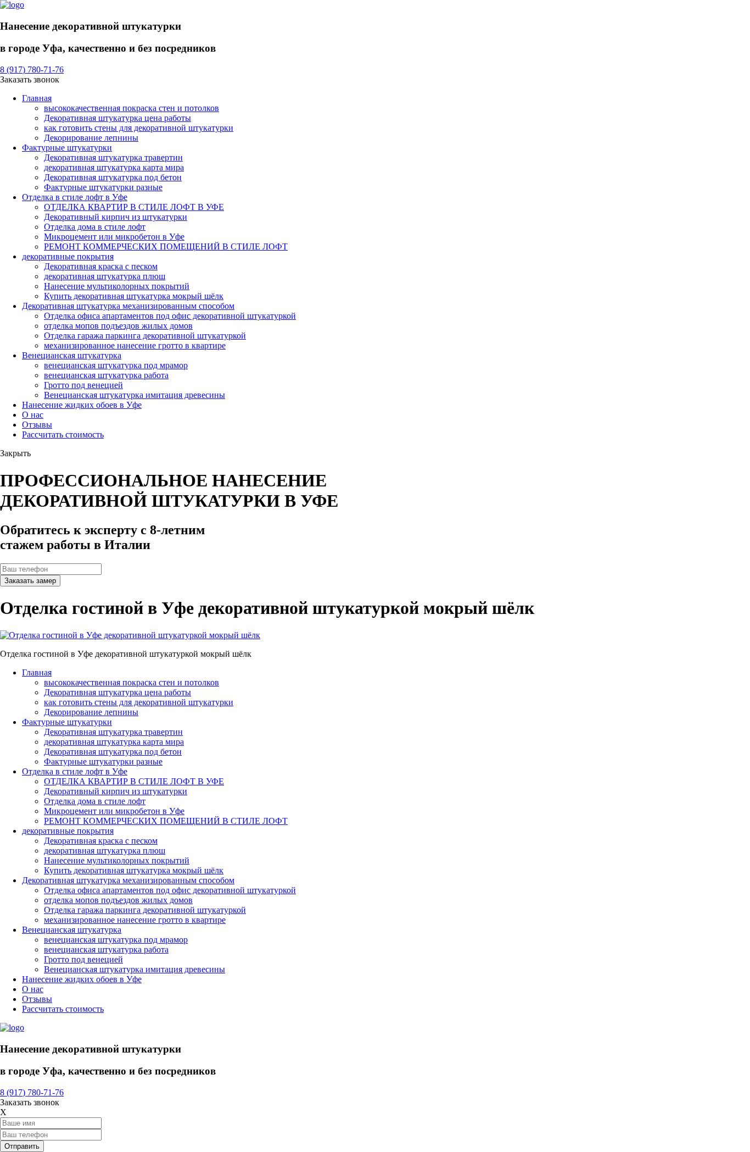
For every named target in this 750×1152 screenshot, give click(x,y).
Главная (37, 98)
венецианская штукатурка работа (106, 375)
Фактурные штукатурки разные (103, 187)
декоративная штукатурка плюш (104, 276)
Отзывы (37, 424)
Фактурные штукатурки (67, 147)
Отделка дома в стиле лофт (94, 226)
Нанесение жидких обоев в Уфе (82, 404)
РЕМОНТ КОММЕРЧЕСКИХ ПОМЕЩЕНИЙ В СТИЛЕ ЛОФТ (166, 246)
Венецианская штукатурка (71, 355)
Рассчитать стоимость (63, 434)
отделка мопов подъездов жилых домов (118, 325)
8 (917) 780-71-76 (32, 69)
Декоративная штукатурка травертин (113, 157)
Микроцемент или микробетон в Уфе (114, 236)
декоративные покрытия (68, 256)
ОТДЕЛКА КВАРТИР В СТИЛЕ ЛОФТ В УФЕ (134, 207)
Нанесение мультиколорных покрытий (116, 286)
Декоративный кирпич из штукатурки (115, 216)
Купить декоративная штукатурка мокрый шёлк (133, 296)
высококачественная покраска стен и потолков (131, 108)
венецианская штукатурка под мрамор (116, 365)
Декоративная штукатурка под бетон (113, 177)
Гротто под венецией (83, 385)
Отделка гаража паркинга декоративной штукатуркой (145, 335)
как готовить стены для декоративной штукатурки (138, 127)
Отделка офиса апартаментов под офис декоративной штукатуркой (170, 315)
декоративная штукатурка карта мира (114, 167)
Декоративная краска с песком (101, 266)
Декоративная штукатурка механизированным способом (128, 306)
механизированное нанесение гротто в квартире (135, 345)
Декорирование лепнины (91, 137)
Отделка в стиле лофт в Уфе (74, 197)
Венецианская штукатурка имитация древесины (134, 395)
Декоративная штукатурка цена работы (117, 118)
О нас (32, 414)
